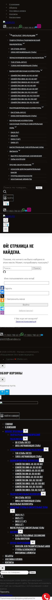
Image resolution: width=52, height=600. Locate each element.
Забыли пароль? (26, 311)
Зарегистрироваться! (26, 321)
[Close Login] (2, 366)
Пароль (8, 288)
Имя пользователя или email (19, 278)
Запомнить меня (16, 299)
